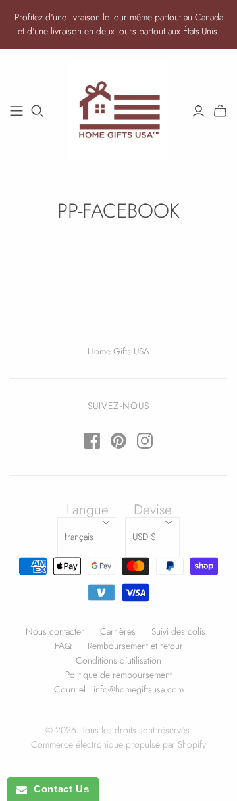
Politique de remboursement (118, 674)
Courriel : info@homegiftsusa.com (119, 689)
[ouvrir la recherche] (37, 111)
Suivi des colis (178, 631)
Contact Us (58, 788)
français (79, 536)
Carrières (118, 631)
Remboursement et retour (135, 645)
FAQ (63, 645)
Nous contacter (55, 631)
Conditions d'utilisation (118, 660)
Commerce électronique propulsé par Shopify (118, 744)
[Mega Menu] (16, 111)
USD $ (144, 536)
